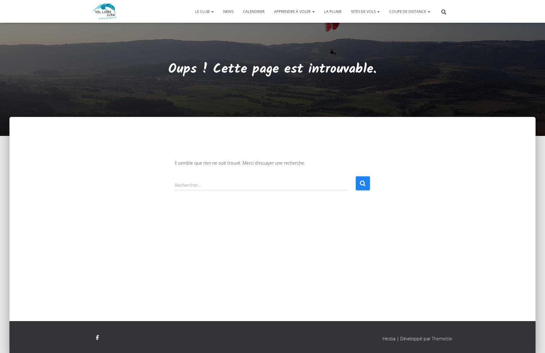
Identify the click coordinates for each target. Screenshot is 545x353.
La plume (333, 11)
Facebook (97, 338)
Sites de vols (364, 11)
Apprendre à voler (293, 11)
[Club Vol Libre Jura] (104, 11)
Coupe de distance (408, 11)
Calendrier (254, 11)
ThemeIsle (442, 339)
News (228, 11)
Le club (203, 11)
